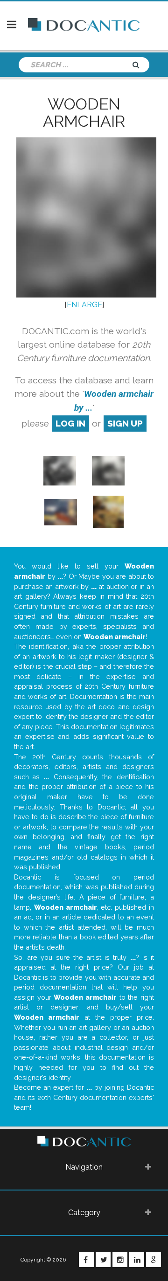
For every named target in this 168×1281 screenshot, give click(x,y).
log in (70, 423)
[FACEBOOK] (86, 1259)
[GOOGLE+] (153, 1259)
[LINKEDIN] (136, 1259)
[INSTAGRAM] (119, 1259)
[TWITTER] (103, 1259)
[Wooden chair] (108, 511)
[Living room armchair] (59, 470)
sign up (125, 423)
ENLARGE (84, 304)
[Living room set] (60, 511)
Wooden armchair (84, 112)
